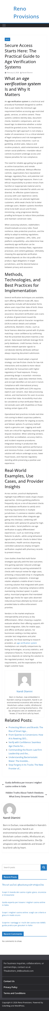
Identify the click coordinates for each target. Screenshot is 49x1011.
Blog (7, 39)
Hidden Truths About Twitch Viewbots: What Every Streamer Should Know (25, 794)
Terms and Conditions (14, 993)
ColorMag (6, 1006)
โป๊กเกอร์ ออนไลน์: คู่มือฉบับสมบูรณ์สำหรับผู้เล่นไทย (23, 885)
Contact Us (9, 981)
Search (44, 867)
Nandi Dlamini (27, 72)
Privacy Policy (10, 987)
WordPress (19, 1006)
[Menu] (4, 25)
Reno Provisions (25, 1002)
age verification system (27, 643)
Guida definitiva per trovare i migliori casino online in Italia (23, 784)
